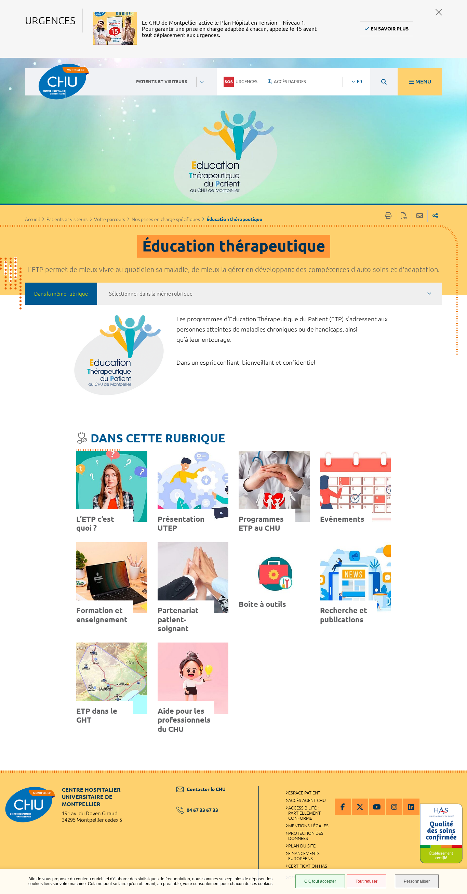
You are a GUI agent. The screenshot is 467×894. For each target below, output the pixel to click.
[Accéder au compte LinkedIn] (411, 807)
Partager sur (435, 216)
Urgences (246, 81)
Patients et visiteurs (67, 219)
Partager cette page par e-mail (419, 216)
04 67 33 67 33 (202, 810)
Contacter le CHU (206, 789)
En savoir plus (390, 28)
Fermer (439, 12)
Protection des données (305, 836)
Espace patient (304, 792)
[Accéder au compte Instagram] (394, 807)
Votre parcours (109, 219)
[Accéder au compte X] (360, 807)
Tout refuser (366, 881)
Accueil (32, 219)
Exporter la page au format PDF (404, 216)
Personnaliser (417, 881)
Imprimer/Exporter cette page (388, 216)
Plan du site (302, 845)
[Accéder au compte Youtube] (377, 807)
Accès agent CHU (307, 800)
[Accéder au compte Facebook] (343, 807)
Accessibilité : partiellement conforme (304, 812)
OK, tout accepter (320, 881)
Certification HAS (307, 866)
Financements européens (304, 856)
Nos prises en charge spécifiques (166, 219)
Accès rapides (290, 81)
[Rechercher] (384, 81)
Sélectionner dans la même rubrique (150, 294)
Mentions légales (308, 825)
